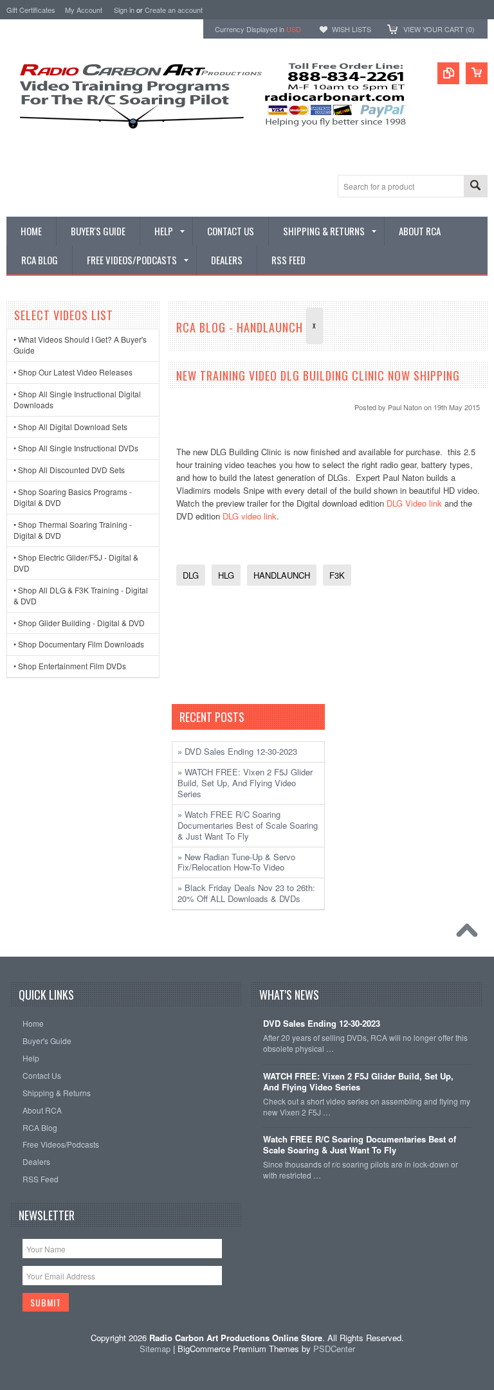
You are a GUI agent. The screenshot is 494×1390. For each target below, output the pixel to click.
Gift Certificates (30, 10)
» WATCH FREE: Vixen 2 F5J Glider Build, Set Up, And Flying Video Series (245, 783)
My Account (83, 10)
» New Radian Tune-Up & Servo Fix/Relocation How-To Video (236, 862)
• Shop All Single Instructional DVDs (76, 447)
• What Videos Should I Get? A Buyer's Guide (80, 345)
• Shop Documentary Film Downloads (79, 643)
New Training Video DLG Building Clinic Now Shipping (318, 375)
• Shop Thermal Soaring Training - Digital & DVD (73, 530)
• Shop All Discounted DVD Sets (69, 469)
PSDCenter (334, 1348)
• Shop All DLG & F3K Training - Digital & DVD (81, 595)
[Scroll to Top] (470, 933)
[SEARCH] (475, 187)
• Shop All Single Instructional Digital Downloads (77, 399)
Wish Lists (351, 29)
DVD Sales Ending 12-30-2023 (321, 1023)
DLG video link (250, 516)
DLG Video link (414, 503)
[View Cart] (477, 73)
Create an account (174, 10)
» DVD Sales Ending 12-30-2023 (237, 751)
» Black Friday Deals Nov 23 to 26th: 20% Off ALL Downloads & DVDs (246, 893)
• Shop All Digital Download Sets (70, 426)
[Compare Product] (448, 73)
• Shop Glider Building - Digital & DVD (79, 622)
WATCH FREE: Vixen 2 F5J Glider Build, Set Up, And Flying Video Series (358, 1082)
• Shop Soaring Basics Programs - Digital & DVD (73, 497)
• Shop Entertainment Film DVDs (70, 665)
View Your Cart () (439, 29)
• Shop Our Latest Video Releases (73, 371)
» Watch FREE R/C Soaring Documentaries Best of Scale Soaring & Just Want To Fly (248, 825)
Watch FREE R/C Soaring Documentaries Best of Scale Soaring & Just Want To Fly (359, 1145)
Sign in (124, 10)
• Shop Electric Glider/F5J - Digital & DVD (76, 562)
